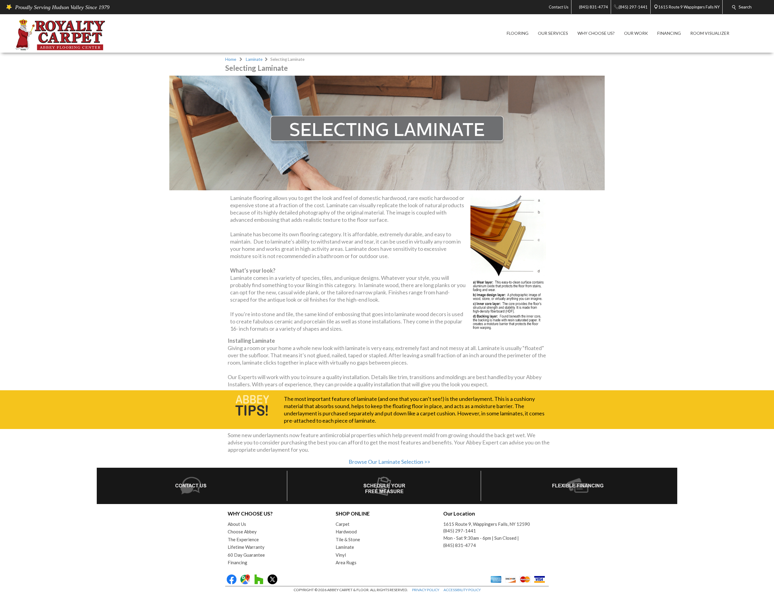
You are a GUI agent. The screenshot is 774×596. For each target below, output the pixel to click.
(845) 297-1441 (459, 530)
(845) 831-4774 (459, 545)
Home (230, 59)
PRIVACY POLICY (425, 590)
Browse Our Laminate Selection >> (389, 461)
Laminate (254, 59)
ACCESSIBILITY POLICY (462, 590)
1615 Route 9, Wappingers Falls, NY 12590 (486, 524)
